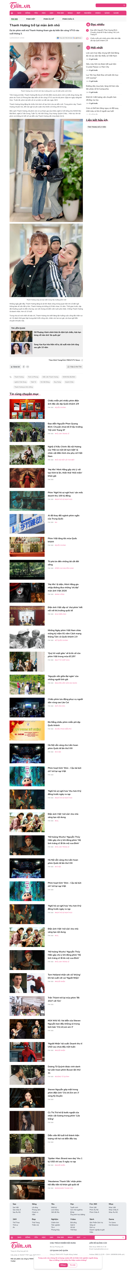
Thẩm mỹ (35, 1225)
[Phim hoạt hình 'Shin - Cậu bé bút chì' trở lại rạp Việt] (27, 776)
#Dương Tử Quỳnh (62, 1077)
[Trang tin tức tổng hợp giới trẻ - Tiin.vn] (20, 5)
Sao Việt (16, 1207)
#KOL (57, 821)
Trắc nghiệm (55, 1225)
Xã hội (72, 1227)
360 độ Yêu (55, 1212)
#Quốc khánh (60, 407)
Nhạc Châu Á (113, 1210)
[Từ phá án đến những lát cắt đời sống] (27, 570)
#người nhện (60, 982)
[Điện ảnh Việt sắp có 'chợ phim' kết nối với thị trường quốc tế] (27, 616)
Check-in (35, 1212)
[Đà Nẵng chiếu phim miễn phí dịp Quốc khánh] (27, 730)
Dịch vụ (92, 1227)
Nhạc (70, 13)
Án (14, 1227)
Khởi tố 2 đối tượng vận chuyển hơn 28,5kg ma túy (101, 98)
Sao (19, 13)
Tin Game (112, 1222)
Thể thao (73, 1230)
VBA (33, 1214)
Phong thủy (55, 1230)
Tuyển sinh (74, 1207)
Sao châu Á (17, 1210)
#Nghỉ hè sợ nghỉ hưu (63, 499)
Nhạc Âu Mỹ (113, 1212)
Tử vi (53, 1227)
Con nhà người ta (76, 1210)
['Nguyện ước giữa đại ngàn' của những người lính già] (27, 684)
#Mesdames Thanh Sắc (64, 1188)
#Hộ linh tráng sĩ (62, 847)
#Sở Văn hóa (60, 706)
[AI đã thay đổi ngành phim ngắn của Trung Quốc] (27, 524)
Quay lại (16, 367)
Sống (27, 13)
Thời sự (15, 1225)
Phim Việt (30, 19)
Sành (107, 13)
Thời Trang (36, 1222)
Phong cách (36, 1210)
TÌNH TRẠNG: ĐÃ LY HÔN (97, 127)
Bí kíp (72, 1212)
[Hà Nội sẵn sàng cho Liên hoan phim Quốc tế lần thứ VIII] (27, 753)
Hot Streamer (113, 1225)
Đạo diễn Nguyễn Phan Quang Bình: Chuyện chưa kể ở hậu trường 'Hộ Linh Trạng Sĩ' (104, 32)
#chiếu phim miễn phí (63, 729)
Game (116, 13)
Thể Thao (16, 1222)
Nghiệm (87, 13)
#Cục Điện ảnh (60, 614)
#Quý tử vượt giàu (62, 660)
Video (98, 13)
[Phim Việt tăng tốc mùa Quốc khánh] (27, 547)
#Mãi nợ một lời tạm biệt (64, 460)
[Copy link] (27, 366)
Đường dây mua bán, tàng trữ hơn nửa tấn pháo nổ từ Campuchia (102, 87)
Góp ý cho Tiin (75, 367)
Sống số (92, 1225)
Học (44, 13)
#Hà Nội (58, 752)
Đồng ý (63, 1265)
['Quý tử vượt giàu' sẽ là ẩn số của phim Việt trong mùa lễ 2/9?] (27, 661)
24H (51, 13)
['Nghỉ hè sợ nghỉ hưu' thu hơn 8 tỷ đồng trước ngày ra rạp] (27, 799)
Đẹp (78, 13)
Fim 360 (60, 13)
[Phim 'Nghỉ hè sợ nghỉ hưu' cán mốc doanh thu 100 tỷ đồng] (27, 501)
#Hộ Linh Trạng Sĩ (62, 434)
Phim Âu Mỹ (49, 19)
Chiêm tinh (55, 1222)
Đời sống (73, 1222)
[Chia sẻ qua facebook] (23, 366)
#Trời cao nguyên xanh (64, 568)
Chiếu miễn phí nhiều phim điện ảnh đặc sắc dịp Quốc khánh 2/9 (105, 39)
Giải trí (72, 1225)
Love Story (55, 1210)
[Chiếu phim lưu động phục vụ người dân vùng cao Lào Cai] (27, 707)
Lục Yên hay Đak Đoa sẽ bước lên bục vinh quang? (102, 76)
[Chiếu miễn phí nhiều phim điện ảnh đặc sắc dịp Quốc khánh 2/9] (27, 409)
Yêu (36, 13)
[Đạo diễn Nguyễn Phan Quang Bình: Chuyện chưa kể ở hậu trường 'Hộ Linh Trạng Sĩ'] (27, 432)
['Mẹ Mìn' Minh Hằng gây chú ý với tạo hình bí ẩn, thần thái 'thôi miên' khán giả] (27, 478)
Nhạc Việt (112, 1207)
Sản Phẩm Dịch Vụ (96, 1222)
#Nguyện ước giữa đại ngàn (66, 683)
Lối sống (35, 1207)
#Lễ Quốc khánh (61, 640)
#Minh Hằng (59, 594)
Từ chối (72, 1265)
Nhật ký (54, 1207)
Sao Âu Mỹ (17, 1212)
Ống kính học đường (77, 1214)
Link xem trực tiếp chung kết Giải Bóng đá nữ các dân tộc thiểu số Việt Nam (102, 54)
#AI (56, 522)
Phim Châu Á (68, 19)
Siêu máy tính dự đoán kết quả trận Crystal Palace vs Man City (101, 65)
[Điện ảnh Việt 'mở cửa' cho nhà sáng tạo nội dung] (27, 822)
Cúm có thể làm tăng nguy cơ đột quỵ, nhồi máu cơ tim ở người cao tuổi (102, 109)
